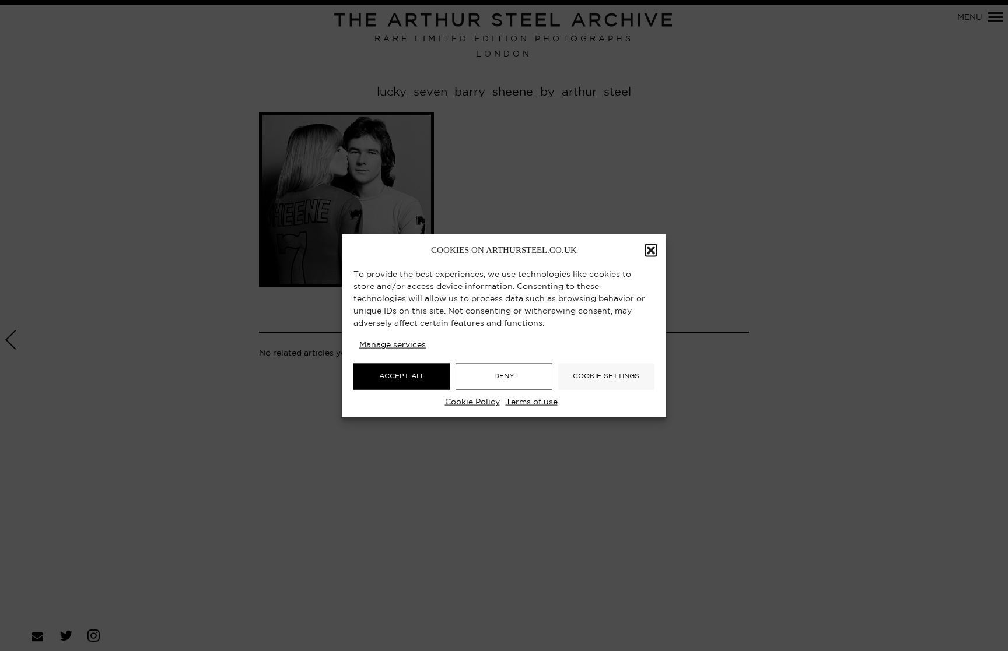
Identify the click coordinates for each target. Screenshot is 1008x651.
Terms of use (532, 401)
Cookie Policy (472, 401)
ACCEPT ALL (402, 376)
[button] (651, 250)
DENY (504, 376)
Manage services (392, 344)
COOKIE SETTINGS (606, 376)
